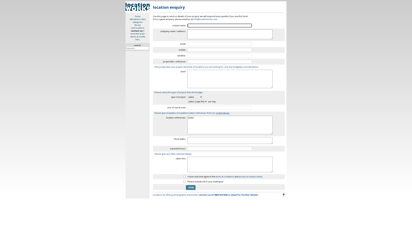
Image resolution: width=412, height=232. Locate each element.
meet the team (138, 33)
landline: (182, 55)
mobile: (182, 49)
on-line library (222, 112)
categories (137, 22)
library (138, 25)
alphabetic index (138, 19)
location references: (176, 117)
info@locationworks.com (205, 19)
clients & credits (137, 36)
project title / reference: (174, 61)
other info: (181, 158)
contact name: (179, 25)
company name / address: (173, 31)
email (234, 194)
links (137, 39)
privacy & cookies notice (250, 176)
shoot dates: (180, 138)
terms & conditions (225, 176)
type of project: (178, 97)
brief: (183, 71)
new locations (137, 27)
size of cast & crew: (176, 107)
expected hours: (178, 148)
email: (183, 43)
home (137, 16)
